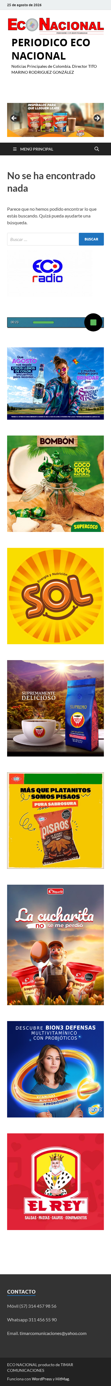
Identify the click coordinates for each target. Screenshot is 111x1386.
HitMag (62, 1378)
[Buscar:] (55, 239)
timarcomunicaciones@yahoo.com (53, 1333)
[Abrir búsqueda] (96, 149)
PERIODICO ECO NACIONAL (51, 49)
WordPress (42, 1378)
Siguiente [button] (96, 118)
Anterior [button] (14, 118)
